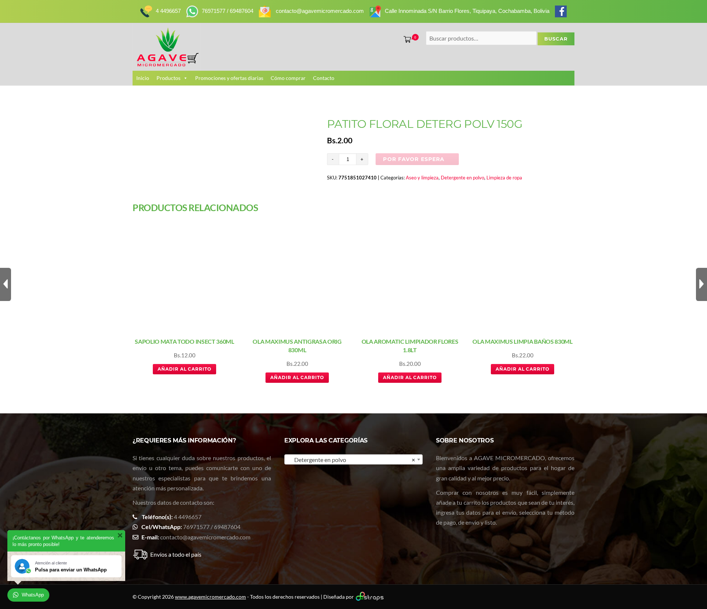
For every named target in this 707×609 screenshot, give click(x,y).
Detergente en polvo (462, 178)
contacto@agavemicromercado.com (205, 536)
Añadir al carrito (184, 369)
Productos (168, 78)
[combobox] (353, 459)
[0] (406, 39)
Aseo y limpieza (422, 178)
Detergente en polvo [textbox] (351, 459)
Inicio (142, 78)
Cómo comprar (288, 78)
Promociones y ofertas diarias (229, 78)
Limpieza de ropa (504, 178)
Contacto (323, 78)
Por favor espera (413, 159)
